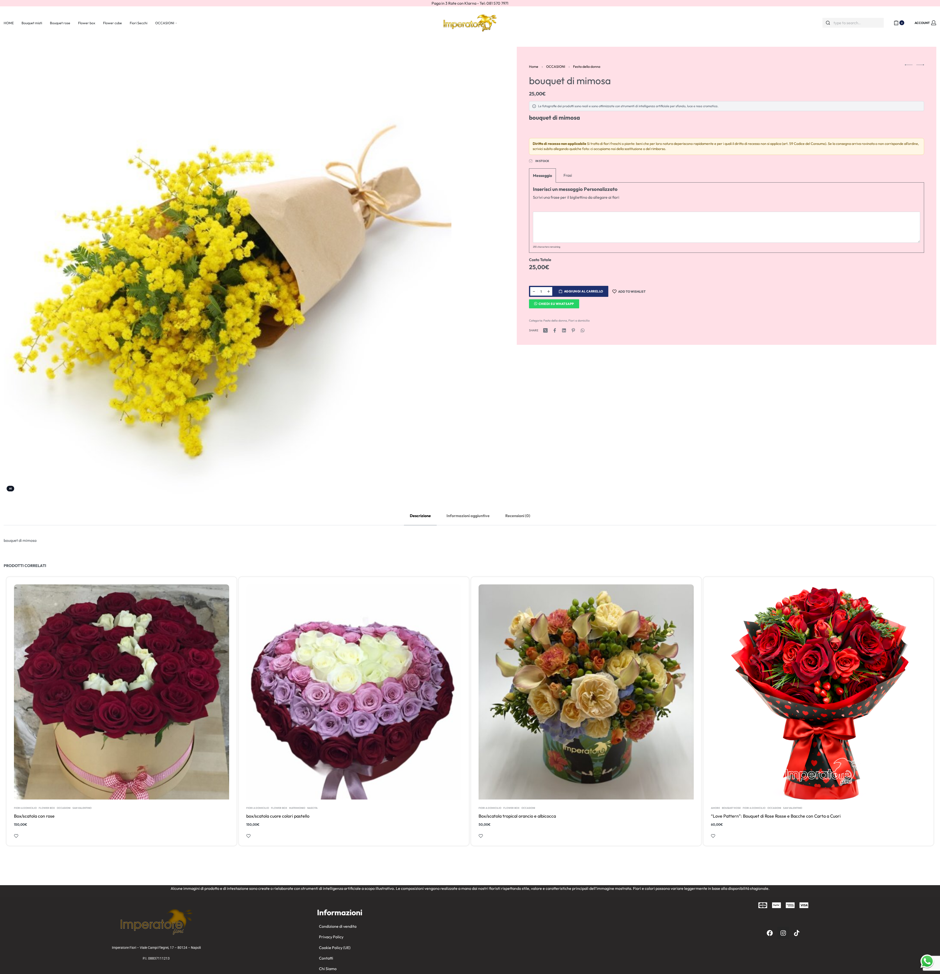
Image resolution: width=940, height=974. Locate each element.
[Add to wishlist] (16, 836)
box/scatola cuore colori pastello (277, 816)
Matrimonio (297, 808)
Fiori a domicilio (579, 320)
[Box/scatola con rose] (121, 692)
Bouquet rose (731, 808)
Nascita (312, 808)
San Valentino (82, 808)
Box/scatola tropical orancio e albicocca (517, 816)
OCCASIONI (555, 66)
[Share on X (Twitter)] (545, 330)
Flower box (47, 808)
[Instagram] (783, 933)
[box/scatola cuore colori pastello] (353, 692)
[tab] (420, 516)
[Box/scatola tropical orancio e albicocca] (586, 692)
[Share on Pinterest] (573, 330)
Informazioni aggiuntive (468, 515)
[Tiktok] (797, 933)
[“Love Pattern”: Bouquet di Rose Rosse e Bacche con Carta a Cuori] (818, 692)
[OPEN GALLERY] (227, 270)
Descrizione (420, 515)
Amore (715, 808)
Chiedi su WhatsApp (556, 304)
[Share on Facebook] (554, 330)
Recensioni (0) (517, 515)
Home (533, 66)
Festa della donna (586, 66)
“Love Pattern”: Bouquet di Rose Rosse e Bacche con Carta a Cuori (776, 816)
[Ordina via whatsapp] (927, 961)
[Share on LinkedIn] (564, 330)
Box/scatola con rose (34, 816)
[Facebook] (770, 933)
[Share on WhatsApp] (582, 330)
